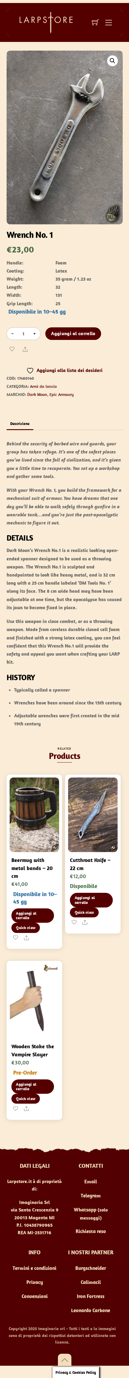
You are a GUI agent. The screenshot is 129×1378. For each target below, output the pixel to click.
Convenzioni (35, 1296)
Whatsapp (85, 1209)
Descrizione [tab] (19, 423)
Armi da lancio (43, 386)
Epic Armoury (62, 394)
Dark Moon (37, 394)
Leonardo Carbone (90, 1310)
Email (90, 1181)
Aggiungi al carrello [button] (26, 915)
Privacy (34, 1282)
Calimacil (91, 1282)
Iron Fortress (90, 1296)
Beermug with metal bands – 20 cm (32, 868)
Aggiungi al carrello (73, 333)
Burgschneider (90, 1268)
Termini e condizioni (34, 1268)
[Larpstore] (44, 22)
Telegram (91, 1195)
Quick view (25, 927)
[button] (112, 60)
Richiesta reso (91, 1231)
